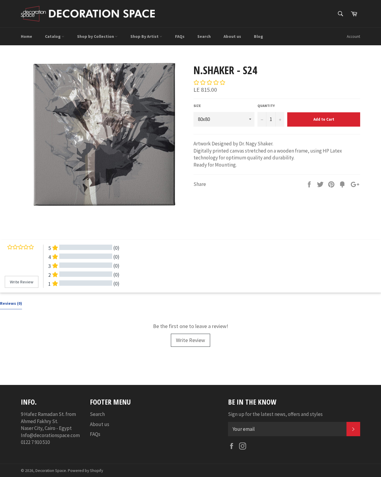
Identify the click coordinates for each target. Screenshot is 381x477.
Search (204, 36)
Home (26, 36)
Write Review (190, 340)
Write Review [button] (21, 282)
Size (197, 105)
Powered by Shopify (85, 470)
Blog (258, 36)
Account (353, 36)
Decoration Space (50, 470)
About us (232, 36)
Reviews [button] (11, 303)
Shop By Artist (145, 36)
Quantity (266, 105)
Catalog (53, 36)
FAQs (180, 36)
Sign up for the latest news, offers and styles (275, 414)
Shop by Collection (96, 36)
